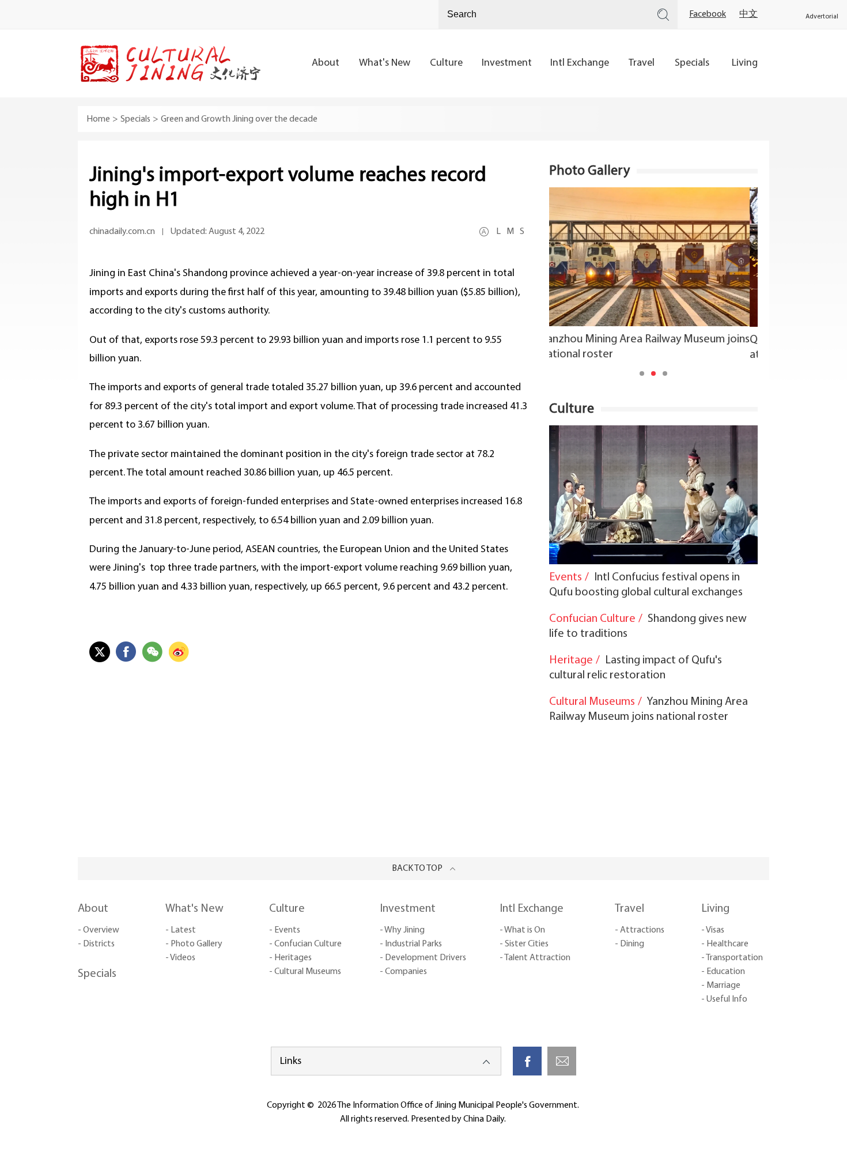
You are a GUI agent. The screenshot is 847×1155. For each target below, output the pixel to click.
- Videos (180, 957)
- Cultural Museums (305, 971)
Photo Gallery (589, 171)
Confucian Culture (592, 619)
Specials (135, 119)
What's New (194, 909)
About (93, 909)
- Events (284, 930)
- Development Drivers (423, 957)
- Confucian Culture (305, 944)
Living (715, 909)
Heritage (571, 660)
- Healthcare (724, 944)
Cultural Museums (592, 702)
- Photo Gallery (193, 944)
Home (98, 119)
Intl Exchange (532, 909)
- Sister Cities (524, 944)
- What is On (522, 930)
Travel (629, 909)
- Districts (96, 944)
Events (565, 577)
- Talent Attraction (535, 957)
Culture (571, 409)
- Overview (98, 930)
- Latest (180, 930)
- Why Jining (402, 930)
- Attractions (639, 930)
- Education (723, 971)
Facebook (707, 14)
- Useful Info (724, 999)
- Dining (629, 944)
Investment (408, 909)
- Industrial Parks (411, 944)
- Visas (712, 930)
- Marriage (720, 985)
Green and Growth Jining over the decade (239, 119)
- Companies (403, 971)
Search (663, 14)
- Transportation (732, 957)
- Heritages (290, 957)
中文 (748, 14)
